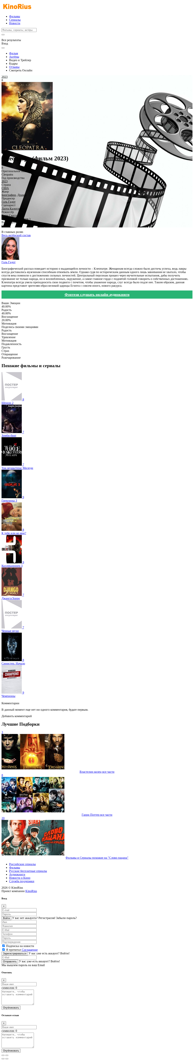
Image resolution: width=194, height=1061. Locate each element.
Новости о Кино (19, 877)
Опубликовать (11, 1007)
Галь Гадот (9, 201)
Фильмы (14, 16)
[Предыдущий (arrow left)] (3, 1058)
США (5, 188)
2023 (5, 181)
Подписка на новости (20, 946)
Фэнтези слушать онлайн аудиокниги (97, 294)
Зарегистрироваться (14, 953)
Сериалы (15, 19)
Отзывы (14, 67)
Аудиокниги (17, 874)
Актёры (14, 56)
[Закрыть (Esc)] (3, 1055)
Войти (6, 918)
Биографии (9, 195)
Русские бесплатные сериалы (28, 871)
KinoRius (31, 891)
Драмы (21, 195)
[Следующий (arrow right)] (6, 1058)
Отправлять (10, 961)
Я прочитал (22, 949)
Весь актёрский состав (16, 235)
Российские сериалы (22, 864)
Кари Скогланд (11, 215)
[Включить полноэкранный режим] (6, 1055)
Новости (14, 23)
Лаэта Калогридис (13, 208)
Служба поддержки (21, 881)
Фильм (13, 53)
